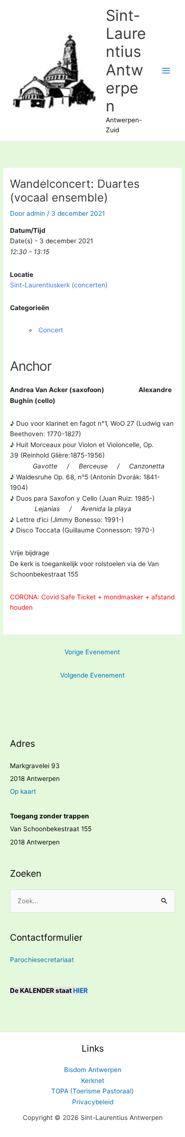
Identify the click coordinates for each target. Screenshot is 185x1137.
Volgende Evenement (92, 675)
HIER (80, 990)
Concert (50, 330)
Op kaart (23, 791)
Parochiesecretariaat (42, 959)
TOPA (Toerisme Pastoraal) (92, 1091)
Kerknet (92, 1080)
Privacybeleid (92, 1102)
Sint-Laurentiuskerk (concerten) (59, 285)
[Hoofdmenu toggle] (166, 71)
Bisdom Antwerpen (92, 1069)
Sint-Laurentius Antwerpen (126, 60)
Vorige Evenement (92, 652)
